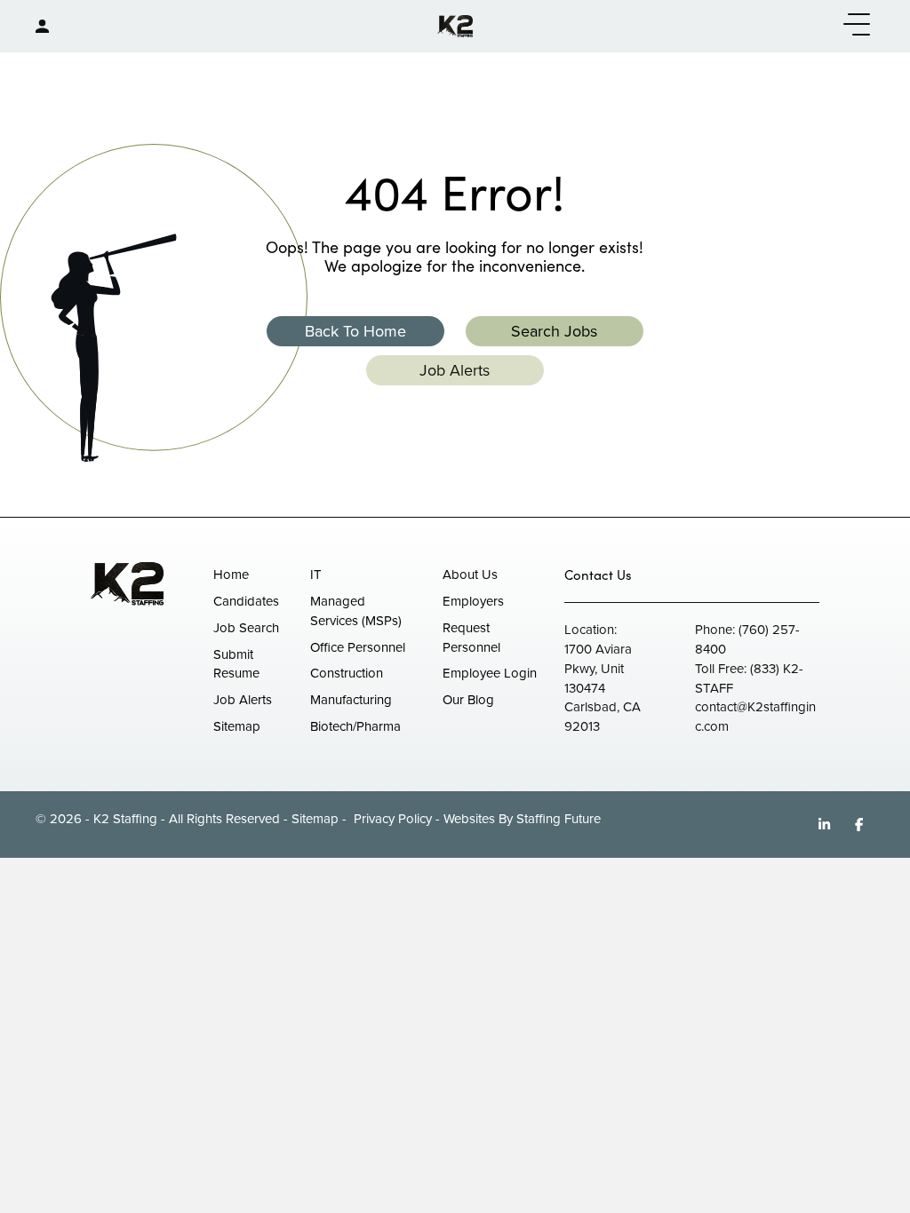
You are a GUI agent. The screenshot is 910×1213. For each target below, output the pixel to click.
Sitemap (315, 818)
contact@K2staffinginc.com (755, 716)
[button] (852, 25)
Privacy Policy (391, 818)
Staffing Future (558, 818)
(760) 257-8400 (747, 639)
